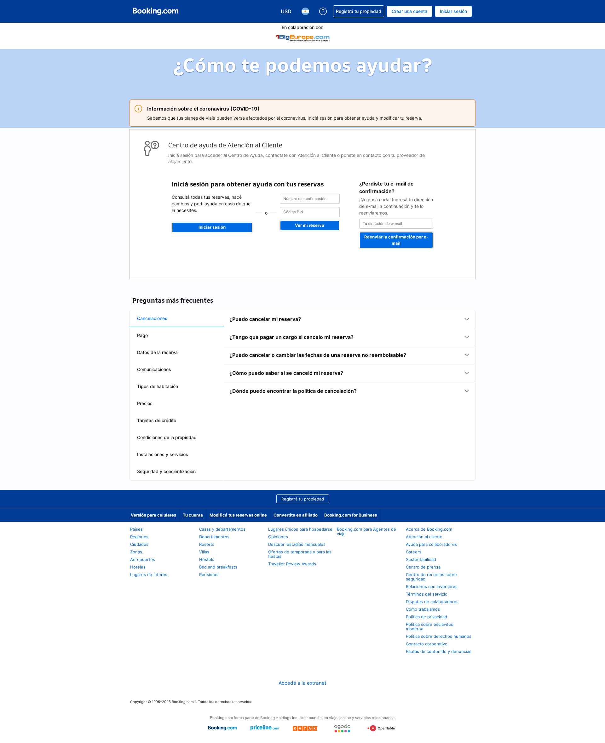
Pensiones (209, 574)
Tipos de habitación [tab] (157, 386)
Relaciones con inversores (432, 586)
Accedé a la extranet (302, 683)
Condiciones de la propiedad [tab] (167, 437)
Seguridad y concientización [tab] (166, 471)
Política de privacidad (426, 616)
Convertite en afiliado (296, 514)
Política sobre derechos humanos (438, 636)
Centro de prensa (423, 566)
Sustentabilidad (421, 559)
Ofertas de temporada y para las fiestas (299, 554)
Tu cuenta (193, 514)
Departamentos (214, 536)
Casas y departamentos (222, 529)
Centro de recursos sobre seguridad (431, 576)
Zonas (136, 551)
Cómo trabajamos (423, 609)
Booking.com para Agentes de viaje (366, 531)
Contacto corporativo (426, 643)
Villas (204, 551)
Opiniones (278, 536)
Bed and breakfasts (218, 566)
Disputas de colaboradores (432, 601)
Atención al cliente (424, 536)
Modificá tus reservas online (238, 514)
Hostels (206, 559)
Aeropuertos (142, 559)
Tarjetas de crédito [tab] (156, 420)
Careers (413, 551)
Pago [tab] (142, 335)
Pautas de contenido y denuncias (438, 651)
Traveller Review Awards (292, 563)
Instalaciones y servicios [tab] (162, 454)
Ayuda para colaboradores (431, 544)
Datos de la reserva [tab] (157, 352)
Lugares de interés (148, 574)
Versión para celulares (153, 514)
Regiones (139, 536)
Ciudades (139, 544)
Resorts (206, 544)
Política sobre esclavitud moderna (429, 626)
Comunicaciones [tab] (154, 369)
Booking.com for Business (350, 514)
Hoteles (138, 566)
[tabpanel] (349, 355)
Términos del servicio (426, 594)
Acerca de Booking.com (429, 529)
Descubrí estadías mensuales (297, 544)
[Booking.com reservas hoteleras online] (155, 11)
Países (136, 529)
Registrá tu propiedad (302, 498)
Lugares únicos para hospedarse (300, 529)
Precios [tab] (145, 403)
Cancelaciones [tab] (152, 318)
